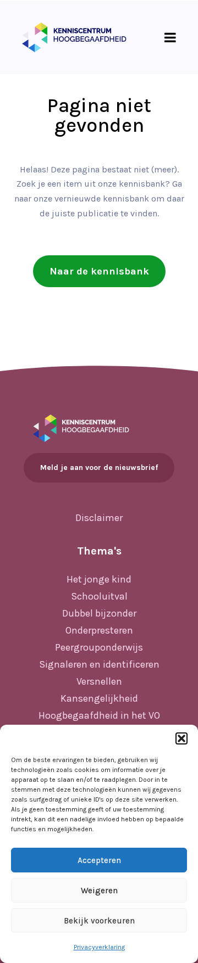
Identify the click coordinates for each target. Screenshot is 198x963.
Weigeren (99, 890)
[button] (181, 738)
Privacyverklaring (99, 947)
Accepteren (99, 860)
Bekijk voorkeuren (99, 921)
